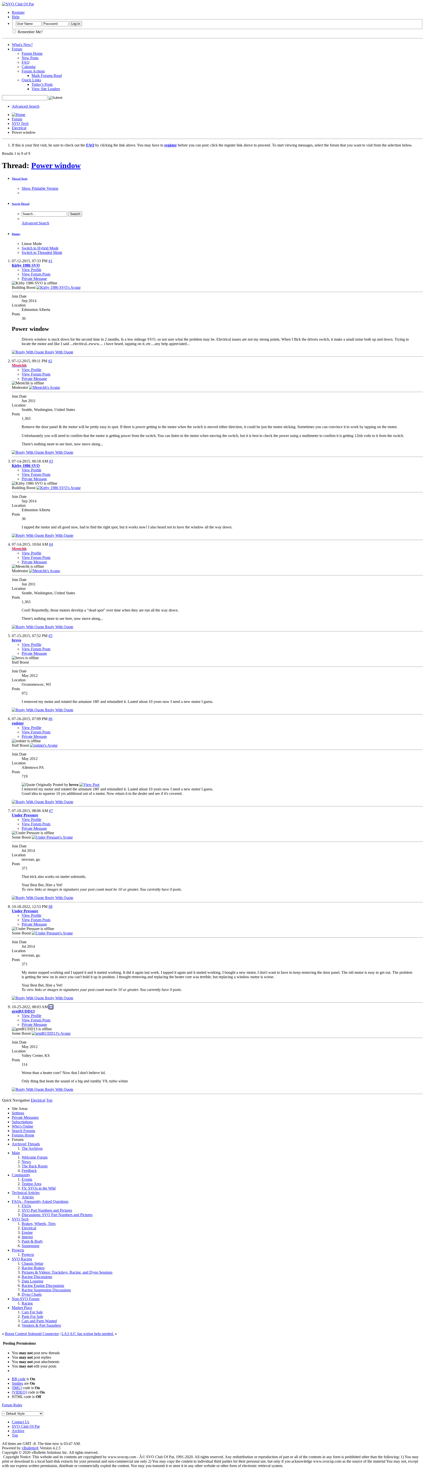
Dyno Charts (32, 1294)
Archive (18, 1431)
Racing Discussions (37, 1277)
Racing (27, 1303)
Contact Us (20, 1422)
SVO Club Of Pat (26, 1426)
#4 (51, 544)
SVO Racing (22, 1259)
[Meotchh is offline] (44, 387)
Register (18, 12)
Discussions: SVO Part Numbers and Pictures (57, 1215)
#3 (51, 461)
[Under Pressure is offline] (52, 837)
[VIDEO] (19, 1392)
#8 (50, 906)
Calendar (29, 67)
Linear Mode (32, 244)
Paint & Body (32, 1241)
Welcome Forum (34, 1157)
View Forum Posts (36, 274)
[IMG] (17, 1388)
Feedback (29, 1170)
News (26, 1162)
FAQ (26, 62)
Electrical (19, 128)
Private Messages (25, 1117)
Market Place (22, 1308)
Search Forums (23, 1131)
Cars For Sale (32, 1312)
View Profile (31, 270)
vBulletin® (30, 1448)
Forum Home (32, 53)
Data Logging (32, 1281)
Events (27, 1179)
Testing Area (31, 1184)
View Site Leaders (45, 89)
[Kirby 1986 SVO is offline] (58, 287)
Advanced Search (25, 106)
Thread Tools (19, 178)
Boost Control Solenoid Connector (32, 1334)
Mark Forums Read (46, 75)
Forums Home (23, 1135)
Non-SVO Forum (25, 1299)
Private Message (34, 279)
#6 (50, 719)
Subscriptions (22, 1122)
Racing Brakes (33, 1268)
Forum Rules (12, 1405)
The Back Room (34, 1166)
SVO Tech (20, 123)
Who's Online (22, 1126)
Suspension (30, 1246)
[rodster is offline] (44, 745)
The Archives (32, 1148)
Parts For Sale (32, 1316)
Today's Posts (42, 84)
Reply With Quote (58, 352)
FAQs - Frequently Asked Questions (40, 1201)
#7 (51, 811)
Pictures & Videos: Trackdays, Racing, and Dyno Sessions (67, 1272)
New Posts (30, 58)
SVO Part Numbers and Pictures (47, 1210)
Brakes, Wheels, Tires (39, 1224)
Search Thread (20, 203)
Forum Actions (33, 71)
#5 (50, 636)
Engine (27, 1232)
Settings (18, 1113)
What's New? (22, 45)
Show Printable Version (40, 188)
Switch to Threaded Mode (42, 252)
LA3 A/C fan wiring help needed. (87, 1334)
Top (49, 1100)
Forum (17, 49)
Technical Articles (26, 1193)
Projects (18, 1250)
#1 (50, 261)
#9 (51, 1007)
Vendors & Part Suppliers (41, 1325)
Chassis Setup (32, 1263)
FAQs (26, 1206)
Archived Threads (26, 1144)
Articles (28, 1197)
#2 (50, 361)
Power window (56, 165)
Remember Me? (30, 32)
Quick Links (31, 80)
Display (16, 234)
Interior (27, 1237)
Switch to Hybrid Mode (40, 248)
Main (16, 1153)
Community (21, 1175)
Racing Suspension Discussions (46, 1290)
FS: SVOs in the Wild (39, 1188)
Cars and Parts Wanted (39, 1321)
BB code (19, 1379)
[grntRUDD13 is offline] (51, 1033)
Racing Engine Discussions (43, 1285)
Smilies (17, 1383)
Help (15, 17)
